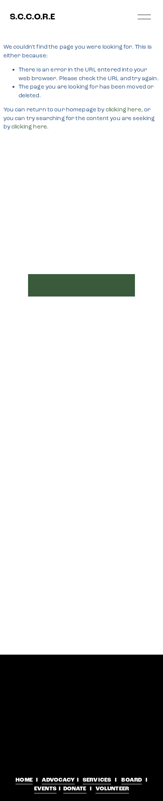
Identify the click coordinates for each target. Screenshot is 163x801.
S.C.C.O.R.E (32, 16)
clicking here (123, 109)
